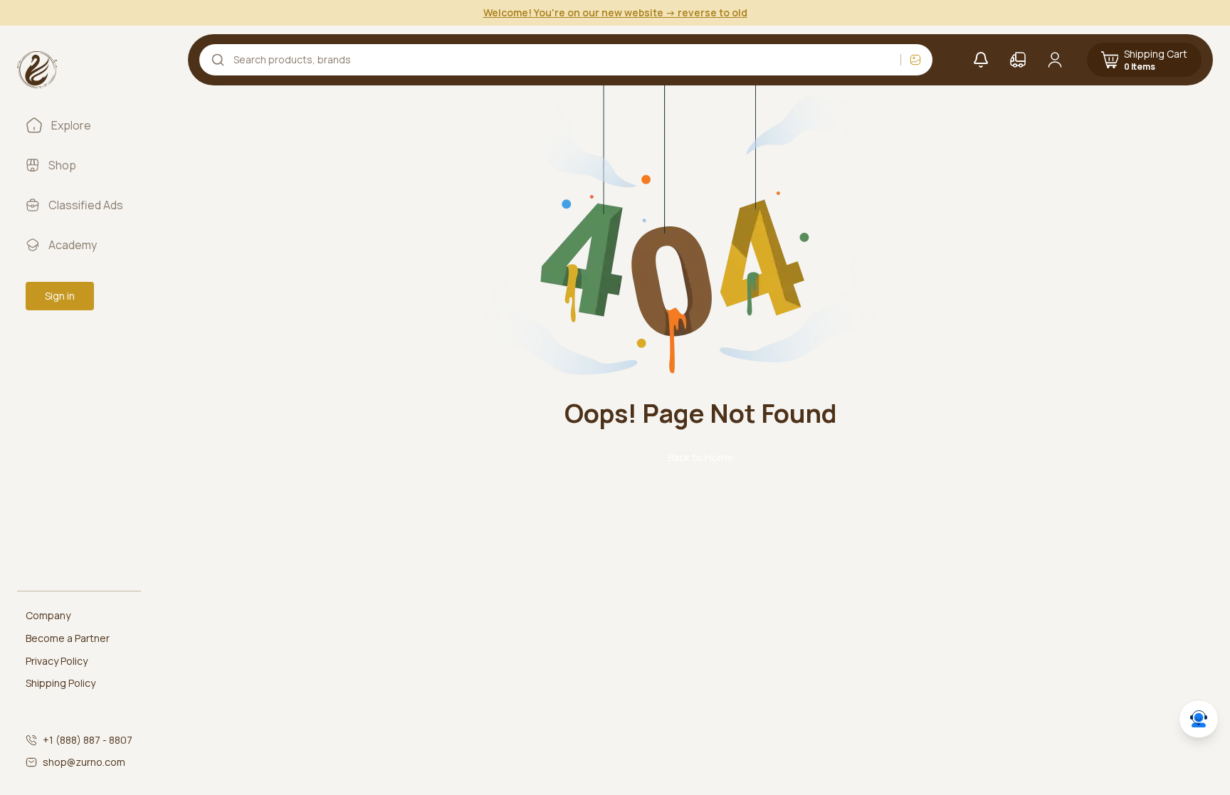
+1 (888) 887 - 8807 (87, 740)
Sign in (60, 295)
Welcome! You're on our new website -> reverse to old (615, 12)
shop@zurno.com (84, 762)
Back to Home (700, 457)
